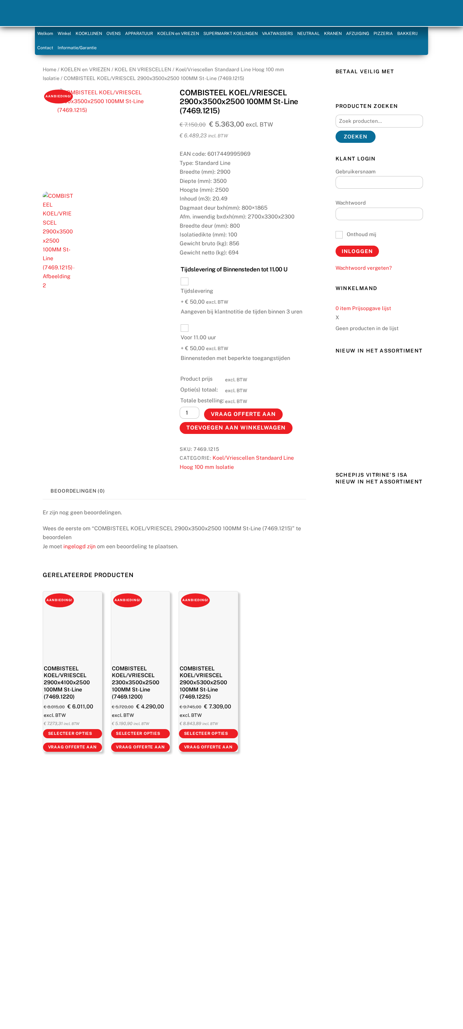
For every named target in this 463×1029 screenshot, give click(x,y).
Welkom (45, 33)
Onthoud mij (360, 234)
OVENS (113, 33)
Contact (45, 47)
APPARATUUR (139, 33)
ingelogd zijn (79, 546)
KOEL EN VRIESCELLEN (143, 69)
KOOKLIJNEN (89, 33)
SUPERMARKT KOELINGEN (230, 33)
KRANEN (333, 33)
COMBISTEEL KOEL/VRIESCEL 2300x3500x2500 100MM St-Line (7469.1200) (135, 682)
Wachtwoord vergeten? (364, 268)
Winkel (64, 33)
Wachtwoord (351, 203)
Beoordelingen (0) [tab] (78, 491)
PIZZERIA (383, 33)
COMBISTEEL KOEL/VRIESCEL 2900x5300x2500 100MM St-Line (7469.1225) (203, 682)
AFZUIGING (357, 33)
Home (49, 69)
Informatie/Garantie (77, 47)
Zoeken (355, 136)
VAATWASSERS (277, 33)
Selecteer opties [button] (70, 733)
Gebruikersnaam (356, 171)
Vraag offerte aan (243, 414)
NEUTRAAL (308, 33)
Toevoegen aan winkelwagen (236, 427)
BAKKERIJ (407, 33)
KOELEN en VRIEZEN (178, 33)
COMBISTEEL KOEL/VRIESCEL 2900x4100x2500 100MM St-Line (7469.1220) (67, 682)
